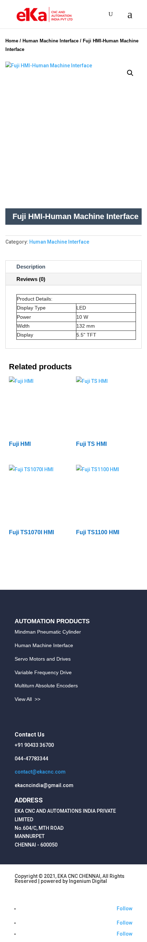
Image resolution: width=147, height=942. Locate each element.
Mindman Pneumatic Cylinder (48, 632)
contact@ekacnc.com (40, 772)
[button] (130, 73)
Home (11, 40)
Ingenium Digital (88, 881)
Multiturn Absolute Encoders (46, 685)
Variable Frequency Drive (43, 672)
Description (30, 267)
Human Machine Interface (50, 40)
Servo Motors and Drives (43, 659)
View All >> (27, 699)
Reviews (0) (30, 279)
